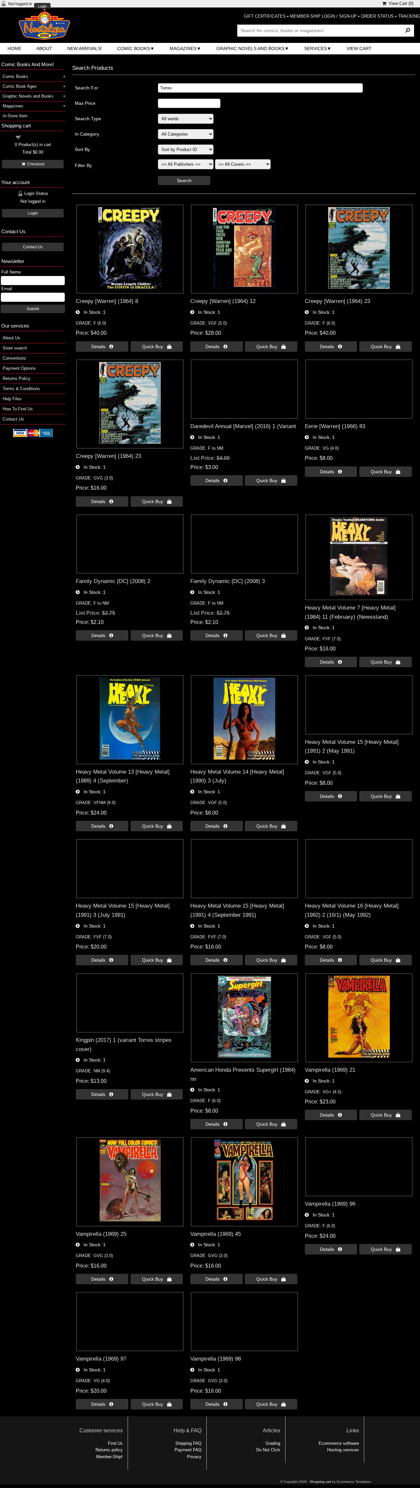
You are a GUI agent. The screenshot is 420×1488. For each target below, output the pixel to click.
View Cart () (399, 3)
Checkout (34, 164)
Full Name (11, 272)
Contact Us (33, 247)
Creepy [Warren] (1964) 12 (223, 301)
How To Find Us (18, 408)
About (44, 48)
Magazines (183, 48)
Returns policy (109, 1449)
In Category (87, 134)
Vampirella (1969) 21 (330, 1069)
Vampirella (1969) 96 (330, 1203)
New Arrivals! (84, 48)
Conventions (14, 358)
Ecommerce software (339, 1443)
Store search (15, 348)
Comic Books (133, 48)
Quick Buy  (157, 346)
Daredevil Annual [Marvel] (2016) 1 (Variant (243, 426)
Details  (102, 346)
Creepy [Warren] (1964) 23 (337, 301)
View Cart (359, 48)
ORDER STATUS (377, 16)
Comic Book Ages (20, 86)
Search (184, 180)
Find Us (115, 1443)
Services (315, 48)
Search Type (88, 118)
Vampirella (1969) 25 (101, 1234)
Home (14, 48)
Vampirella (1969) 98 (215, 1358)
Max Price (85, 103)
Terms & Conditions (21, 388)
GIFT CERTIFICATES (265, 16)
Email (6, 288)
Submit (33, 309)
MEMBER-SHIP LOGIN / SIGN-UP (323, 16)
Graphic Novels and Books (250, 48)
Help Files (12, 398)
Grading (272, 1443)
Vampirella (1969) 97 (101, 1358)
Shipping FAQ (188, 1443)
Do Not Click (268, 1449)
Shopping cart (37, 136)
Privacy (194, 1456)
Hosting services (343, 1449)
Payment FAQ (188, 1449)
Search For (86, 87)
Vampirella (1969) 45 (215, 1234)
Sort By (82, 149)
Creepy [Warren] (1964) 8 (107, 301)
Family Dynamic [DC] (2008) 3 (227, 581)
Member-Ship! (109, 1456)
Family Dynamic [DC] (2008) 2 (113, 581)
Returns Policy (17, 378)
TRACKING (409, 16)
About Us (11, 337)
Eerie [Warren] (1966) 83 (335, 426)
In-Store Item (15, 115)
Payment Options (19, 368)
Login (42, 6)
